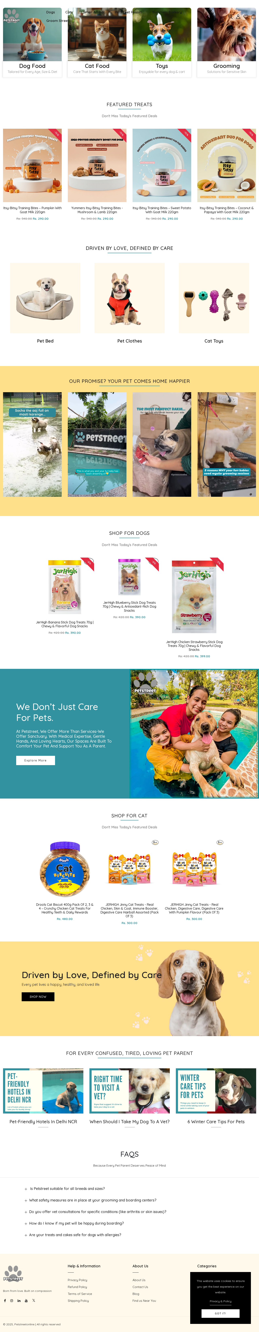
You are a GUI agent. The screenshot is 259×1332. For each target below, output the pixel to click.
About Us (139, 1280)
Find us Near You (144, 1301)
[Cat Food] (97, 34)
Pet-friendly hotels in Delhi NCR (43, 1121)
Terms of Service (80, 1294)
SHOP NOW (38, 997)
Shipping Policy (78, 1301)
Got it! (220, 1313)
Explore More (35, 760)
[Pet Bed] (45, 298)
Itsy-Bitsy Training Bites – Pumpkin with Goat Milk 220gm (32, 210)
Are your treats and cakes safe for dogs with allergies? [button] (75, 1234)
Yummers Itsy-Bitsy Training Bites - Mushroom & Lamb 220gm (97, 210)
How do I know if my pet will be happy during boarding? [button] (76, 1223)
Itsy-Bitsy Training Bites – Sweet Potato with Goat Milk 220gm (162, 210)
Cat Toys (214, 341)
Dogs (50, 12)
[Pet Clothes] (129, 298)
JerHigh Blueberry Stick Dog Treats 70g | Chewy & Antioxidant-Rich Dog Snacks (129, 606)
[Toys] (162, 34)
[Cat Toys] (214, 298)
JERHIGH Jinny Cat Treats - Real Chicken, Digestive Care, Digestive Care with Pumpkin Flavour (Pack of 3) (194, 908)
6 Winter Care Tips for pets (216, 1121)
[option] (32, 44)
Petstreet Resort (128, 12)
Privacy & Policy (220, 1301)
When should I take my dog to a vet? (130, 1121)
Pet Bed (45, 341)
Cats (69, 12)
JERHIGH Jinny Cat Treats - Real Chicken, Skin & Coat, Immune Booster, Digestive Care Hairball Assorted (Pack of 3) (129, 910)
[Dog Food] (32, 34)
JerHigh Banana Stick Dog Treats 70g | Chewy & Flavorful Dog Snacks (64, 624)
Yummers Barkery (167, 12)
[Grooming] (226, 34)
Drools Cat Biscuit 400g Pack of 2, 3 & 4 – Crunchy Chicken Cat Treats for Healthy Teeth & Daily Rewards (64, 908)
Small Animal (94, 12)
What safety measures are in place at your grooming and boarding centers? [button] (92, 1200)
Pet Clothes (129, 341)
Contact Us (140, 1287)
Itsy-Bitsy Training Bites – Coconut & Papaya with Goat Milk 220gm (227, 210)
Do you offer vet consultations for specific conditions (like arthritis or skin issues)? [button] (97, 1211)
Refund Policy (77, 1287)
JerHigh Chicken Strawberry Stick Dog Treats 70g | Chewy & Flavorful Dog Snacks (194, 646)
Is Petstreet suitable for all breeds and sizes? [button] (67, 1188)
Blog (136, 1294)
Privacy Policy (77, 1280)
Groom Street (57, 20)
